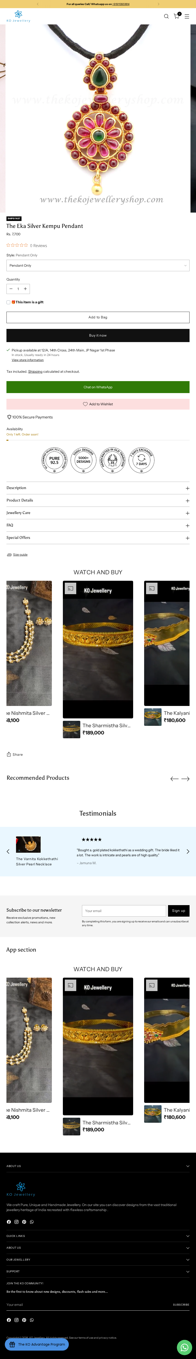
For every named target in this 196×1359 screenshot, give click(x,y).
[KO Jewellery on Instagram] (17, 1222)
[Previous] (38, 4)
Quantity (13, 279)
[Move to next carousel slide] (185, 779)
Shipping (35, 371)
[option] (98, 659)
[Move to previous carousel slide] (174, 779)
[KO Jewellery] (18, 16)
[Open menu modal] (187, 16)
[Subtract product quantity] (11, 289)
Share (18, 754)
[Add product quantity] (25, 289)
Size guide (20, 554)
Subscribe (181, 1304)
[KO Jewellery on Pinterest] (24, 1222)
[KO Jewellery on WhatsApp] (32, 1222)
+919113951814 (121, 4)
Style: (21, 255)
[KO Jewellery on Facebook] (9, 1222)
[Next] (158, 4)
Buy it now (98, 335)
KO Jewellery (37, 1337)
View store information (28, 360)
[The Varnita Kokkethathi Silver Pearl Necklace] (40, 844)
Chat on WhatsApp (98, 387)
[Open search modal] (166, 16)
